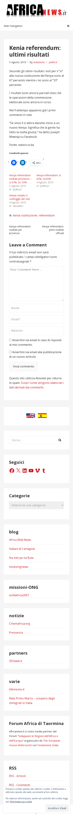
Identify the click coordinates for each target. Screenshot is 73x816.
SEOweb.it (15, 661)
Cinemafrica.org (19, 623)
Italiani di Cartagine (22, 549)
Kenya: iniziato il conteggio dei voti (19, 197)
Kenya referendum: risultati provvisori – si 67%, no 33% (20, 179)
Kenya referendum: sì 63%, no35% (48, 177)
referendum (47, 215)
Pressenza (16, 632)
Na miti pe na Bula (21, 558)
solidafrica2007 (19, 595)
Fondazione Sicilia (47, 745)
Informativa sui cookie (21, 801)
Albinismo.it (16, 689)
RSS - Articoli (17, 776)
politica (53, 62)
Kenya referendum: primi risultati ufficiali (53, 230)
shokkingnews (18, 567)
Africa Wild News (20, 540)
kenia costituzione (25, 215)
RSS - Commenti (19, 785)
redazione (39, 62)
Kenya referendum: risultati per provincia (20, 230)
